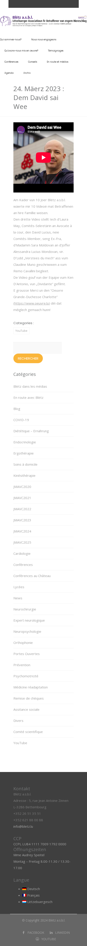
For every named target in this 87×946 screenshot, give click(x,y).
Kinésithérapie (24, 475)
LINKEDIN (62, 932)
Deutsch (33, 889)
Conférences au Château (32, 575)
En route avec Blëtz (28, 397)
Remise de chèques (28, 698)
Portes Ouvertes (26, 653)
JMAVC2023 (22, 520)
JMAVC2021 (22, 498)
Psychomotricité (25, 676)
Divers (18, 720)
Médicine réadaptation (30, 687)
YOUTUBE (48, 939)
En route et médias (57, 61)
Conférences (11, 61)
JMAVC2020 (22, 486)
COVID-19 (21, 420)
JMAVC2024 (22, 531)
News (17, 598)
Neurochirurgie (24, 609)
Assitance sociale (26, 709)
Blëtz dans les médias (30, 386)
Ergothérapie (23, 453)
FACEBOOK (35, 932)
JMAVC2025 (22, 542)
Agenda (9, 73)
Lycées (18, 587)
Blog (16, 408)
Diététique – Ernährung (31, 431)
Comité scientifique (28, 731)
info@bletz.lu (23, 826)
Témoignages (55, 50)
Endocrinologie (24, 442)
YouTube (21, 331)
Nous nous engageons (43, 39)
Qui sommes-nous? (10, 39)
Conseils (32, 61)
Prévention (21, 665)
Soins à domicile (25, 464)
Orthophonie (23, 642)
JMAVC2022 (22, 509)
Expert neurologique (29, 620)
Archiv (27, 73)
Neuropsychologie (27, 631)
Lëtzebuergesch (39, 901)
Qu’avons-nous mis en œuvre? (21, 50)
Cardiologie (22, 553)
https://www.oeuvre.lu (31, 303)
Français (33, 895)
